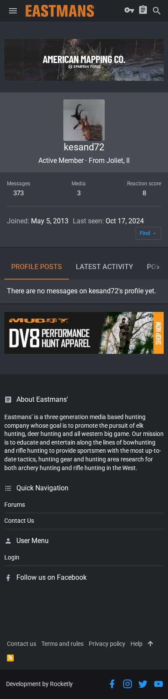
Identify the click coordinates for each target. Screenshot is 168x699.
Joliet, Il (118, 160)
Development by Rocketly (39, 683)
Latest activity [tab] (104, 267)
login (11, 557)
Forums (14, 504)
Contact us (21, 643)
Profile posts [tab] (36, 267)
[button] (13, 11)
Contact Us (19, 520)
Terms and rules (62, 643)
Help (137, 643)
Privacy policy (107, 643)
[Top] (150, 644)
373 (18, 193)
